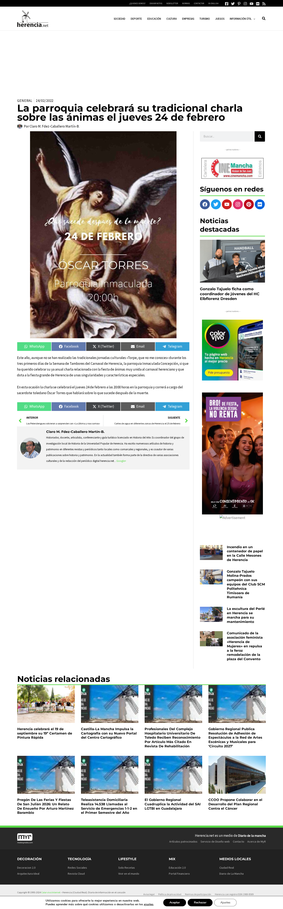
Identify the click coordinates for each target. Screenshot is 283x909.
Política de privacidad (169, 894)
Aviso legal (149, 894)
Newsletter (172, 3)
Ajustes (225, 902)
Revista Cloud (76, 873)
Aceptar (174, 902)
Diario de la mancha (252, 835)
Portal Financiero (179, 873)
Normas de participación (198, 894)
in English (213, 3)
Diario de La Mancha (231, 873)
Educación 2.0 (177, 867)
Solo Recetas (126, 867)
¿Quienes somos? (137, 3)
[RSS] (264, 4)
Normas (186, 3)
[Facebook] (227, 4)
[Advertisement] (141, 62)
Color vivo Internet (50, 892)
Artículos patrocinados (183, 841)
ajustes (148, 904)
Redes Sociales (77, 867)
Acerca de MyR (256, 841)
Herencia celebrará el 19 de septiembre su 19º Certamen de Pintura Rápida (44, 733)
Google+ (121, 461)
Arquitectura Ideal (28, 873)
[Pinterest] (239, 4)
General (24, 100)
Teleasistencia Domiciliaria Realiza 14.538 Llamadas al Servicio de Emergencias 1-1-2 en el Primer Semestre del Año (109, 806)
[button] (253, 18)
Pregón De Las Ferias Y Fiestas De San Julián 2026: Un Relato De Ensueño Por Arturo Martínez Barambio (45, 806)
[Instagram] (245, 4)
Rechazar (200, 902)
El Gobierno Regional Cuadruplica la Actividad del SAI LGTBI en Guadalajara (173, 804)
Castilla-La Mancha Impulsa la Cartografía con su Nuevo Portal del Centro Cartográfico (109, 733)
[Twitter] (233, 4)
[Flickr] (258, 4)
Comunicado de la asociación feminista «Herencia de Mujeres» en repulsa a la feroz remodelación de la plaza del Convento (245, 646)
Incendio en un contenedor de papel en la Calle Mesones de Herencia (245, 553)
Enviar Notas (156, 3)
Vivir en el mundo (128, 873)
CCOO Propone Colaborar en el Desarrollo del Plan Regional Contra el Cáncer (235, 804)
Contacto (238, 841)
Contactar (199, 3)
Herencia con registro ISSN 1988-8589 (234, 894)
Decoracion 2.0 (26, 867)
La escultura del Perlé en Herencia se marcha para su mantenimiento (246, 615)
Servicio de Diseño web (215, 841)
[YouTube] (251, 4)
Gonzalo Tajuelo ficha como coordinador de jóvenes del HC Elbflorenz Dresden (229, 294)
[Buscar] (260, 136)
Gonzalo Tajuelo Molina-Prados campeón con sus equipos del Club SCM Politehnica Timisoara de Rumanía (246, 584)
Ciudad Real (226, 867)
